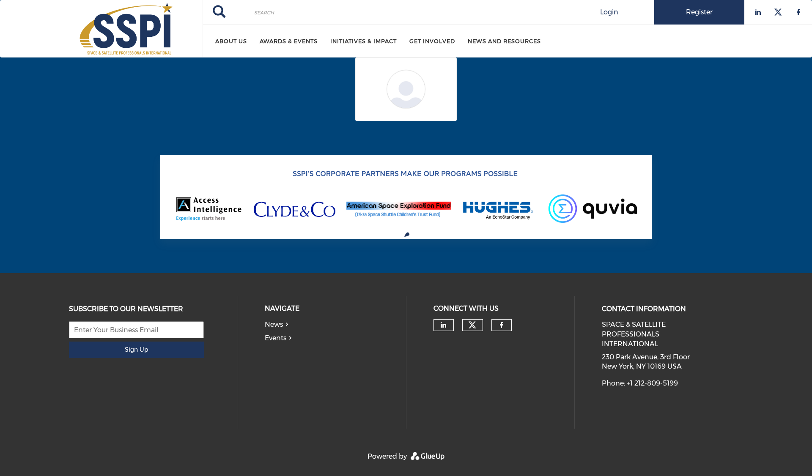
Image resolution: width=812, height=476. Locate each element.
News (274, 324)
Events (275, 338)
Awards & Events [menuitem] (289, 41)
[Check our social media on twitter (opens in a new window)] (472, 325)
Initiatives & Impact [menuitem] (363, 41)
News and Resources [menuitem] (504, 41)
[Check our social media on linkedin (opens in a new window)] (443, 325)
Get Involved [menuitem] (432, 41)
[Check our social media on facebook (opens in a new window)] (501, 325)
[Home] (101, 28)
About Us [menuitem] (231, 41)
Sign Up (136, 349)
